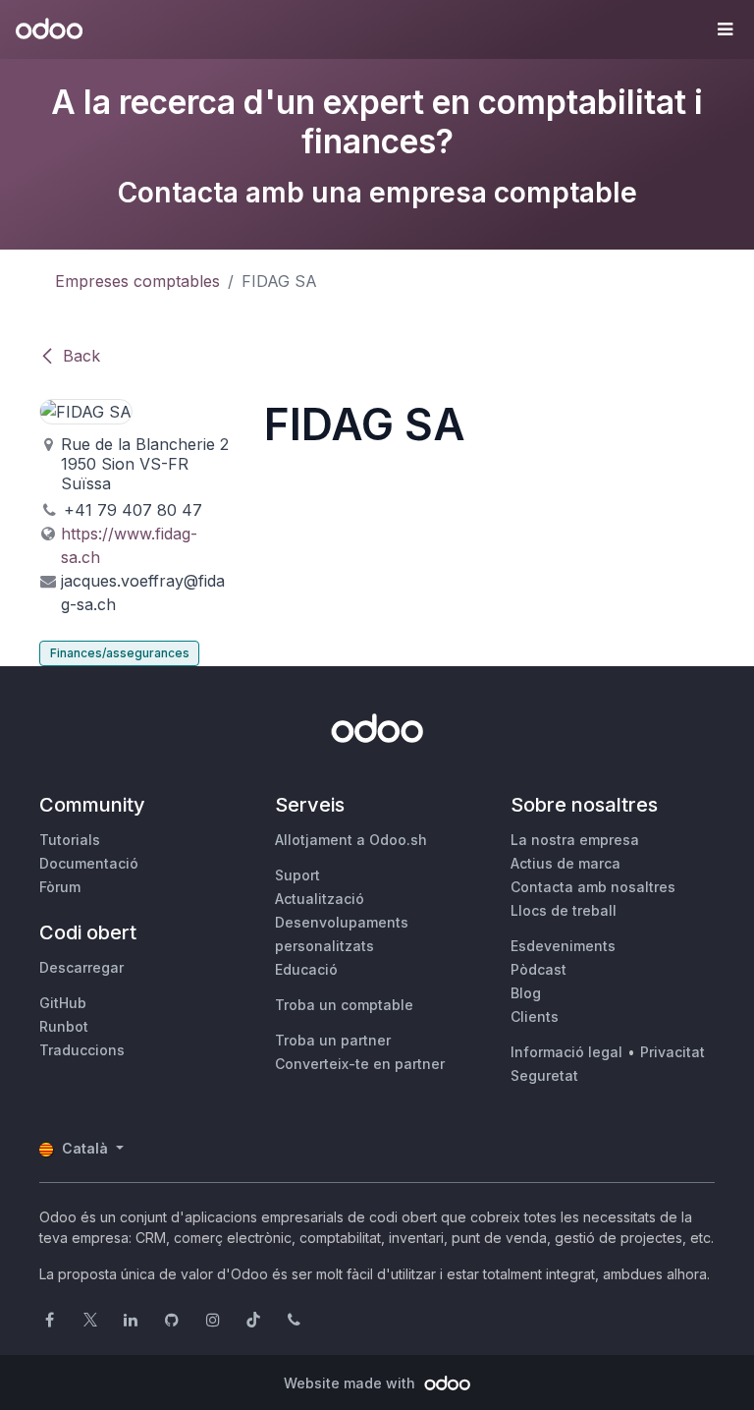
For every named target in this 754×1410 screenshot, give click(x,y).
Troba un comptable (344, 1004)
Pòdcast (538, 969)
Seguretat (544, 1075)
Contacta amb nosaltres (593, 886)
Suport (297, 875)
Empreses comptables (137, 281)
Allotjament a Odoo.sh (351, 839)
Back (81, 356)
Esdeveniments (563, 945)
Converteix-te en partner (360, 1063)
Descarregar (81, 967)
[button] (724, 29)
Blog (526, 993)
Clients (535, 1016)
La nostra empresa (575, 839)
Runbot (63, 1026)
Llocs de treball (564, 910)
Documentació (88, 863)
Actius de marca (565, 863)
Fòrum (60, 886)
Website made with (351, 1383)
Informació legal (566, 1051)
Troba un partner (333, 1040)
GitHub (62, 1002)
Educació (306, 969)
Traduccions (82, 1050)
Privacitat (672, 1051)
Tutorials (69, 839)
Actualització (319, 898)
